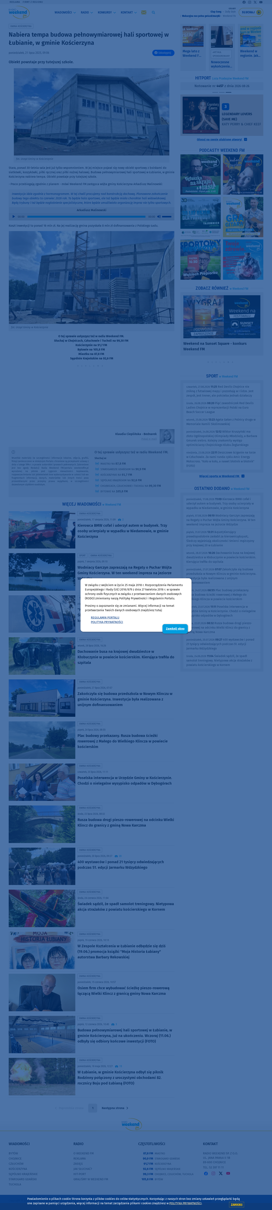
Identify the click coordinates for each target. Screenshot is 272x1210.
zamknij (236, 1204)
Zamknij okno (175, 628)
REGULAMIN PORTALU (105, 617)
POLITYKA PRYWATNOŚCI (107, 622)
